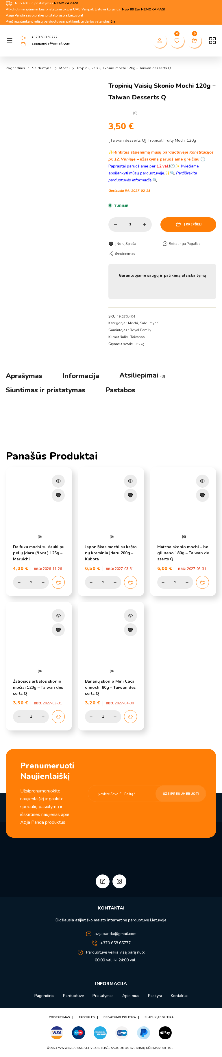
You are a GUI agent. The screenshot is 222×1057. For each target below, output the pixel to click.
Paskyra (155, 995)
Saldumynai (42, 68)
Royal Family (140, 330)
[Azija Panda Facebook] (103, 881)
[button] (58, 582)
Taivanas (137, 337)
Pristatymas (103, 995)
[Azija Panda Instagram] (119, 881)
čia (113, 21)
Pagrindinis (15, 68)
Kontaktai (179, 995)
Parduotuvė (73, 995)
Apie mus (130, 995)
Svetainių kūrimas (145, 1048)
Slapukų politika (159, 1017)
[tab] (24, 375)
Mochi (64, 68)
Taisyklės (87, 1017)
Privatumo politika (119, 1017)
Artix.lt (168, 1048)
